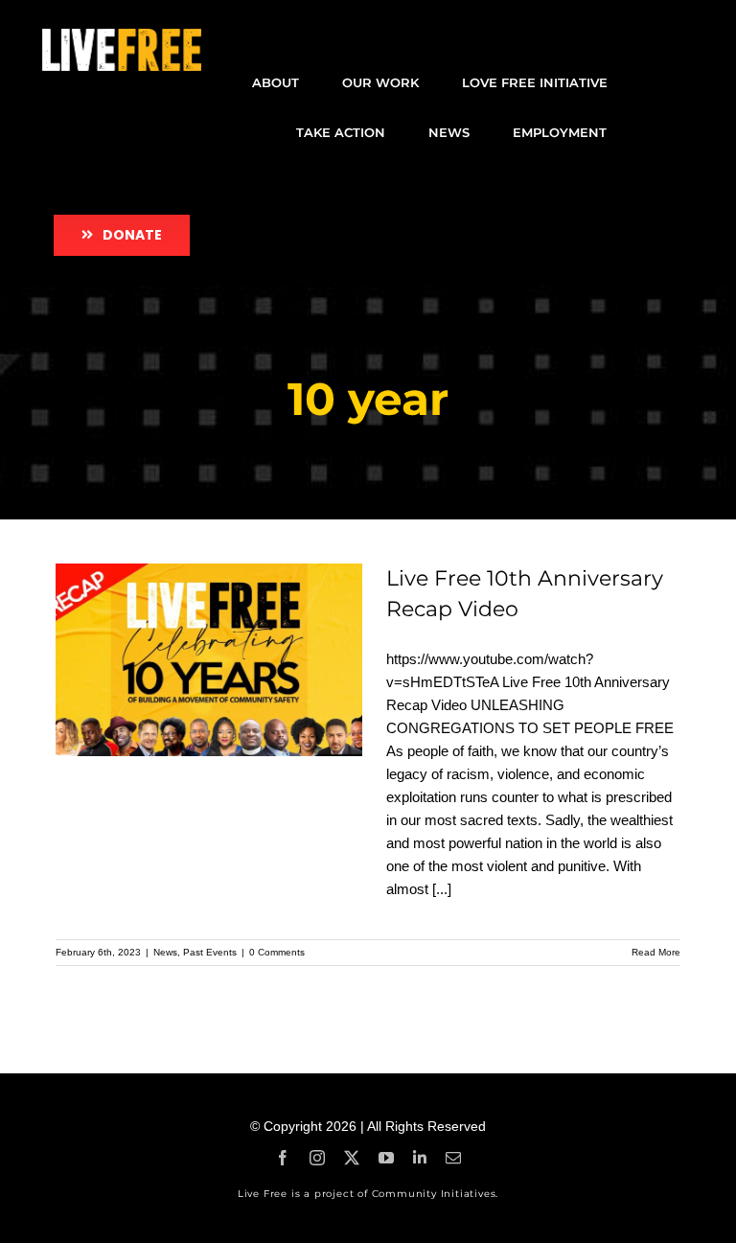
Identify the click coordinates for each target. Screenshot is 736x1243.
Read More (656, 952)
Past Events (210, 952)
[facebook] (282, 1157)
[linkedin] (419, 1157)
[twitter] (351, 1157)
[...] (441, 889)
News (165, 952)
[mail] (453, 1157)
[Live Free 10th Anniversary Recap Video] (209, 660)
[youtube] (386, 1157)
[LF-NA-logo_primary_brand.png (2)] (121, 36)
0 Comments (277, 952)
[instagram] (317, 1157)
